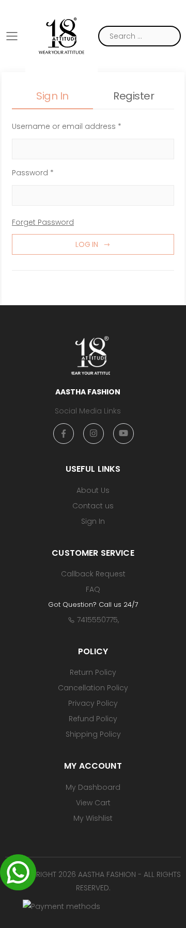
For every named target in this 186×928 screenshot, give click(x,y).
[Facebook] (63, 433)
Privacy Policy (93, 703)
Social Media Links (88, 411)
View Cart (93, 803)
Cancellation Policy (93, 688)
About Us (93, 490)
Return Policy (93, 672)
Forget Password (43, 222)
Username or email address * (66, 126)
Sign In (93, 521)
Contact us (93, 506)
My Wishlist (93, 818)
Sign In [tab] (52, 96)
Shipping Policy (93, 734)
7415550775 (97, 620)
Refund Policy (93, 719)
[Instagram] (93, 433)
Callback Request (93, 574)
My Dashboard (93, 787)
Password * (33, 173)
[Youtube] (123, 433)
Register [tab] (133, 96)
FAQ (93, 589)
